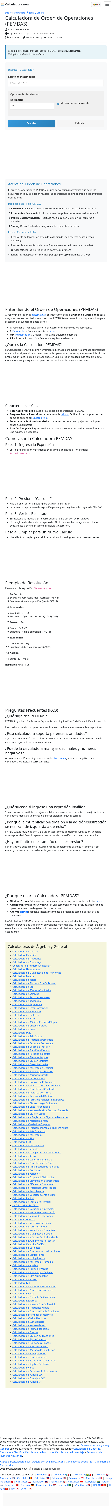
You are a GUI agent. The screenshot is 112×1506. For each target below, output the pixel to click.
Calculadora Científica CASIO (28, 1244)
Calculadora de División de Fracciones (33, 1335)
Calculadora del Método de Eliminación (33, 1212)
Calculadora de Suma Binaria (28, 1321)
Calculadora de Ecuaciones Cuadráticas (34, 1360)
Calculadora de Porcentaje (26, 962)
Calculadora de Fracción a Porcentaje (32, 1039)
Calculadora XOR (21, 1142)
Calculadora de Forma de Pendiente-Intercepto (38, 1099)
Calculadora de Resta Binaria (28, 1191)
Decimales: (16, 99)
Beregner (42, 1474)
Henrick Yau (22, 29)
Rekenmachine (44, 1485)
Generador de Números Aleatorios (31, 965)
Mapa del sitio (102, 1461)
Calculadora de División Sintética (30, 1060)
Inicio (8, 12)
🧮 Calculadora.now (15, 4)
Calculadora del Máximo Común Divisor (34, 983)
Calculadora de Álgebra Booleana (30, 1364)
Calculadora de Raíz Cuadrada (28, 1131)
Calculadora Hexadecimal (26, 969)
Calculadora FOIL (21, 1032)
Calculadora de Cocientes (26, 1247)
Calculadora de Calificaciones (28, 1254)
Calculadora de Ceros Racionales (30, 1064)
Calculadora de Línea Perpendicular (31, 1106)
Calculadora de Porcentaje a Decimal (32, 1068)
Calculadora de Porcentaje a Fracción (32, 1071)
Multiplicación (22, 334)
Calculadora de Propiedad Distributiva (33, 1177)
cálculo (65, 414)
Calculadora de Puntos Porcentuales (32, 1290)
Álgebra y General (35, 12)
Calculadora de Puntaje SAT (27, 1381)
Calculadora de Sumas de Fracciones (32, 1216)
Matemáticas (18, 12)
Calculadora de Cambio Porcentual (31, 1202)
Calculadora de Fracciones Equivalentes (34, 1286)
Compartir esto (54, 37)
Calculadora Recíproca (24, 1300)
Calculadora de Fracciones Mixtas (30, 1307)
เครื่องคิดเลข (80, 1485)
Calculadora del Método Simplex (30, 1057)
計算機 (96, 1485)
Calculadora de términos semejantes (32, 1314)
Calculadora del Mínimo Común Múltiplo (34, 1022)
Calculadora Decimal (23, 1219)
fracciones (60, 758)
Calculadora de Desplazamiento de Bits (33, 1194)
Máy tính (10, 1485)
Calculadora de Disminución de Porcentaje (35, 1180)
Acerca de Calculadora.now (15, 1461)
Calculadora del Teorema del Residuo (32, 1096)
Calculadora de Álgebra (25, 1265)
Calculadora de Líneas (24, 1029)
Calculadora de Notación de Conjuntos (33, 1230)
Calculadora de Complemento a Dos (32, 1163)
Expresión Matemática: (21, 76)
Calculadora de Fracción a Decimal (31, 1050)
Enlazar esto (32, 37)
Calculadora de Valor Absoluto (29, 1318)
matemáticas (39, 314)
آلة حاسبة (63, 1485)
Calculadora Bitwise (23, 1293)
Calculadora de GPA (23, 1138)
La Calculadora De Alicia (25, 1205)
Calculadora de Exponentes (27, 1004)
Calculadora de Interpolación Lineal (31, 1223)
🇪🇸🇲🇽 (95, 4)
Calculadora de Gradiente (26, 1170)
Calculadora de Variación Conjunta (31, 1124)
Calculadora (78, 1474)
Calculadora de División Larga (28, 1113)
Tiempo (24, 911)
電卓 (13, 1488)
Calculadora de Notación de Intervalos (33, 1209)
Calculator (99, 1474)
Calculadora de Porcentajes (27, 1135)
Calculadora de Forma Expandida (30, 1328)
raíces (52, 331)
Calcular (31, 123)
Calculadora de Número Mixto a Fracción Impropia (40, 1110)
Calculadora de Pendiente (26, 1011)
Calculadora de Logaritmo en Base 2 (32, 1159)
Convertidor (6, 1465)
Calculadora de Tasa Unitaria (28, 1145)
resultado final (39, 417)
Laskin (105, 1481)
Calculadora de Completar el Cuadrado (33, 1089)
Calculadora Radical (23, 1198)
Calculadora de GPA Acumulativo (30, 1276)
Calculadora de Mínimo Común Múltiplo (34, 1304)
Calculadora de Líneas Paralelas (29, 1025)
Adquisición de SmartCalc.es (47, 1461)
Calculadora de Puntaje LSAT (28, 1374)
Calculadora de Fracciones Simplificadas (34, 1187)
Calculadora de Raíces (24, 979)
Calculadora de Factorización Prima (31, 1092)
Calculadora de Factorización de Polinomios (36, 1085)
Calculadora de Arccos (24, 1279)
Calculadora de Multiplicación (28, 1258)
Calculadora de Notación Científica (31, 1053)
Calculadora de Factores (25, 1015)
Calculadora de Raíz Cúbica (27, 1036)
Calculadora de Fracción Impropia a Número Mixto (40, 1127)
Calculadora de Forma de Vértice (30, 1346)
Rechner (25, 1485)
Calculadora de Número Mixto (29, 1325)
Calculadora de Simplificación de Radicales (35, 1166)
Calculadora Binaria (23, 976)
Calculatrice (92, 1478)
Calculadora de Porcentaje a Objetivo (32, 1272)
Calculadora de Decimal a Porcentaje (32, 1043)
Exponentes (18, 331)
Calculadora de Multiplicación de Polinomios (36, 972)
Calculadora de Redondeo (26, 1001)
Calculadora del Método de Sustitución (33, 1350)
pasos (99, 901)
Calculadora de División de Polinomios (33, 1082)
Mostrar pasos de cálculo (75, 103)
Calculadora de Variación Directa (30, 1075)
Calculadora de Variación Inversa (30, 1120)
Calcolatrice (59, 1474)
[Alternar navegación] (107, 4)
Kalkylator (90, 1481)
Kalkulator (21, 1481)
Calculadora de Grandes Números (31, 997)
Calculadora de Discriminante (28, 1078)
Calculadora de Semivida (25, 993)
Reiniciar (80, 123)
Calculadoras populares (79, 1461)
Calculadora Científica (24, 955)
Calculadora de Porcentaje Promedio (32, 1261)
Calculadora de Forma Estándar (29, 1226)
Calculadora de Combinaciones (29, 1357)
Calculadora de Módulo (25, 1149)
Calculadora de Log (23, 986)
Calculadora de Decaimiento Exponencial (34, 1371)
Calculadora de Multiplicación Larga (32, 1233)
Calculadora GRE (21, 1283)
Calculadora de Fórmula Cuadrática (31, 990)
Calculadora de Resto (24, 1156)
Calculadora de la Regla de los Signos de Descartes (40, 1117)
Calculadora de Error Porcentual (30, 1008)
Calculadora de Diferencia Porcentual (33, 1184)
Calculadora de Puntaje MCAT (28, 1378)
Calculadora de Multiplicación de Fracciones (36, 1152)
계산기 (24, 1488)
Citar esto (13, 37)
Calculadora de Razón (24, 1018)
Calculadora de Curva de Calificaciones (33, 1297)
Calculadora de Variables (26, 1173)
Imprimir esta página (19, 33)
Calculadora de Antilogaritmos (29, 1353)
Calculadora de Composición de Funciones (35, 1311)
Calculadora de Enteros (25, 1332)
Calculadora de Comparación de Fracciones (36, 1251)
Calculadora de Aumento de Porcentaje (34, 1240)
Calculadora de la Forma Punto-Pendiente (35, 1237)
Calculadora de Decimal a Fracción (31, 1046)
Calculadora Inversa (23, 1367)
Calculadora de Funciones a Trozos (31, 1343)
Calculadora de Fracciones (26, 958)
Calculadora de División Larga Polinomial (34, 1103)
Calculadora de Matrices (25, 951)
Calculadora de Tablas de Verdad (30, 1268)
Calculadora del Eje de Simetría (29, 1339)
